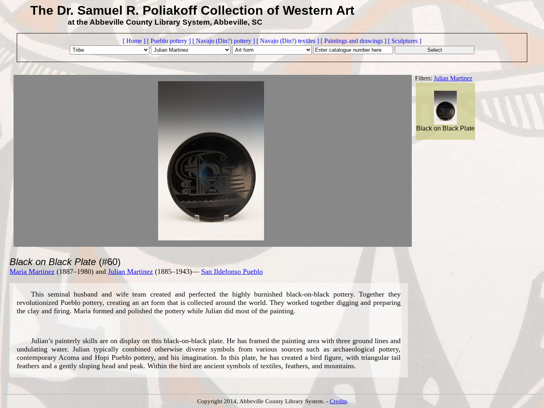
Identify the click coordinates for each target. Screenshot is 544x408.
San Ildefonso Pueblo (232, 271)
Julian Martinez (453, 78)
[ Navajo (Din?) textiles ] (287, 40)
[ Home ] (134, 40)
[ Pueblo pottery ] (169, 40)
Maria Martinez (32, 271)
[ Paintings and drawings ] (353, 40)
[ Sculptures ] (404, 40)
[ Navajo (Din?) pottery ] (223, 40)
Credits (338, 401)
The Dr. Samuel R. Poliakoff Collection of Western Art (192, 10)
